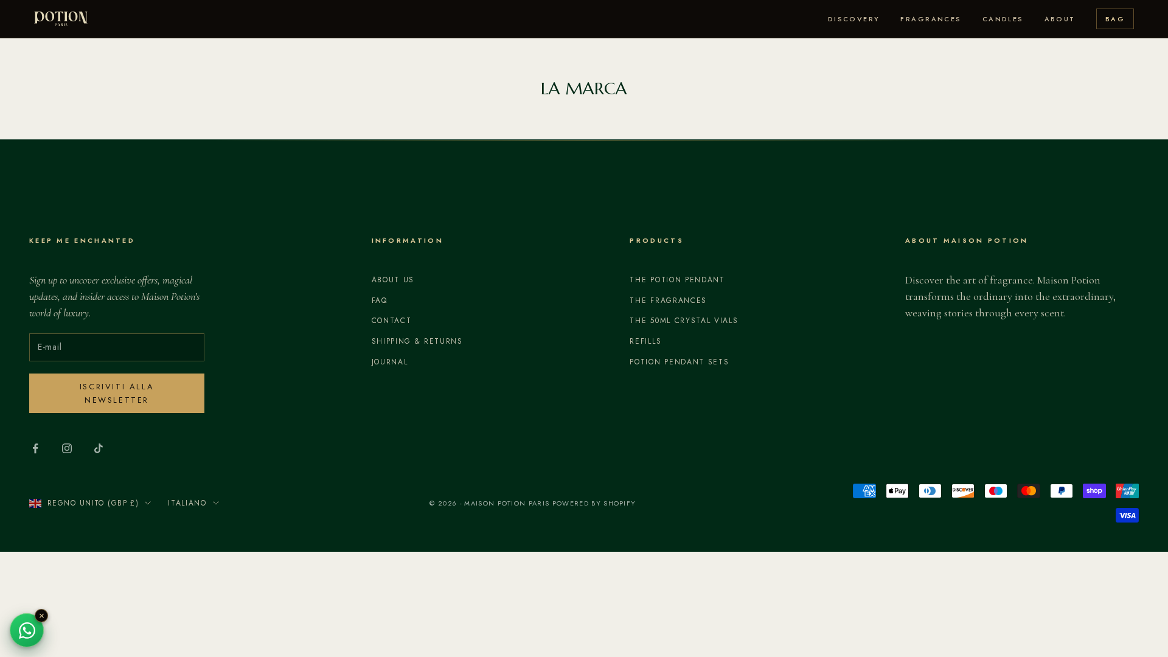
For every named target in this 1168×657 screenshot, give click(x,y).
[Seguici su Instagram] (67, 448)
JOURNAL (390, 361)
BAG (1115, 19)
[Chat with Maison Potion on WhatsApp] (27, 630)
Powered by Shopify (594, 503)
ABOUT (1060, 19)
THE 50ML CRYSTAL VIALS (684, 320)
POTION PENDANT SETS (679, 361)
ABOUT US (393, 279)
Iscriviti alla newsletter (117, 393)
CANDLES (1003, 19)
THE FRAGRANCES (668, 300)
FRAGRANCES (930, 19)
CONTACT (392, 320)
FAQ (380, 300)
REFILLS (645, 341)
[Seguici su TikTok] (98, 448)
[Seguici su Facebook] (35, 448)
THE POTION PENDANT (677, 279)
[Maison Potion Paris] (61, 19)
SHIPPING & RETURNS (417, 341)
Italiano (187, 503)
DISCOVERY (854, 19)
